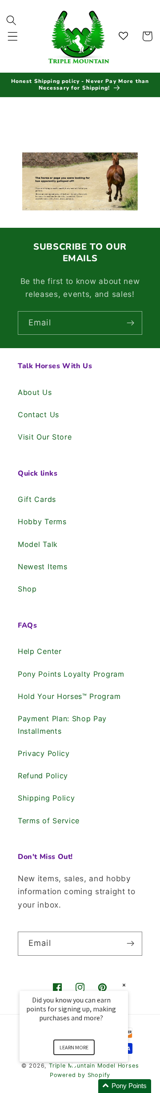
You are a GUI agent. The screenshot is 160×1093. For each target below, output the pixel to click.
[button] (12, 36)
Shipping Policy (46, 797)
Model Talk (38, 544)
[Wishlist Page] (124, 36)
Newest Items (42, 566)
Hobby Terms (42, 521)
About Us (35, 392)
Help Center (40, 651)
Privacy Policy (44, 753)
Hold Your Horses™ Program (69, 696)
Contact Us (38, 414)
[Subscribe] (130, 323)
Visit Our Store (45, 436)
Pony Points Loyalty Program (71, 674)
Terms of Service (49, 820)
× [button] (124, 985)
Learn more (74, 1047)
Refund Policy (43, 775)
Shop (27, 588)
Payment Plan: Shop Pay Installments (62, 724)
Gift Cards (37, 499)
